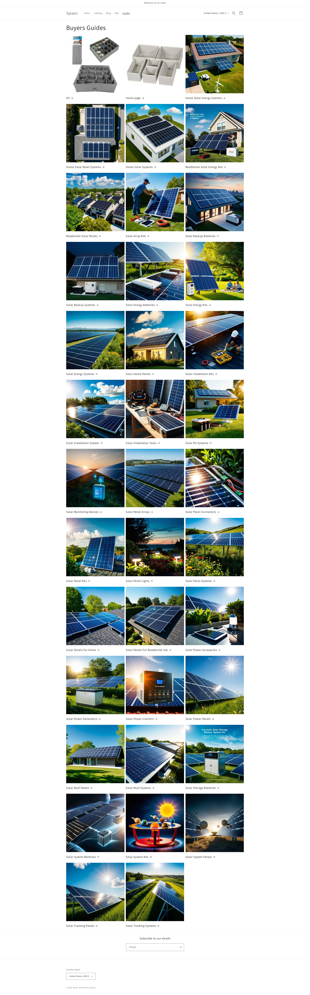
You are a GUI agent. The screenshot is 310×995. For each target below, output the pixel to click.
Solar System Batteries (81, 857)
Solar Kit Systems (197, 443)
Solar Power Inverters (140, 719)
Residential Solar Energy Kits (204, 167)
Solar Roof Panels (77, 788)
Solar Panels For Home (81, 650)
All (68, 98)
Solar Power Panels (198, 719)
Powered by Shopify (87, 987)
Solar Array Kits (136, 236)
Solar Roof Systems (138, 788)
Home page (133, 98)
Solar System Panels (199, 857)
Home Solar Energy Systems (204, 98)
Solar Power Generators (81, 719)
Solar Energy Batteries (140, 305)
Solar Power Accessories (201, 650)
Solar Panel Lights (137, 581)
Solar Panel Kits (76, 581)
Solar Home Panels (138, 374)
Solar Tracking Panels (80, 926)
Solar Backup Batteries (200, 236)
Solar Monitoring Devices (82, 512)
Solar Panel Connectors (201, 512)
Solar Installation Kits (200, 374)
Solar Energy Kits (196, 305)
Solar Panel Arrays (138, 512)
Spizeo (75, 987)
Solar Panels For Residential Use (147, 650)
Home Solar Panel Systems (83, 167)
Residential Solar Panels (82, 236)
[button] (233, 13)
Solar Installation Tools (141, 443)
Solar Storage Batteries (201, 788)
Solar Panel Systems (199, 581)
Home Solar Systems (139, 167)
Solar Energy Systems (80, 374)
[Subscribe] (180, 947)
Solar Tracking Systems (141, 926)
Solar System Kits (137, 857)
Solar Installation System (82, 443)
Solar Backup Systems (80, 305)
